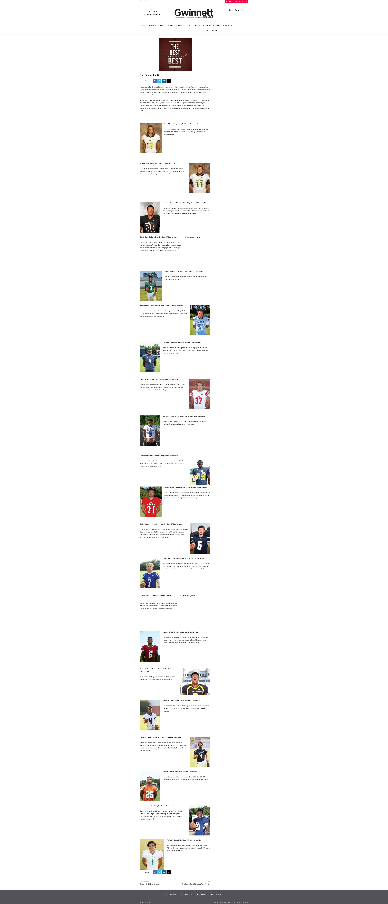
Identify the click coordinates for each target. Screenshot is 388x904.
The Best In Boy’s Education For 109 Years (196, 884)
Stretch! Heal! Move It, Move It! (150, 884)
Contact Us (245, 902)
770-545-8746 (214, 902)
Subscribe (152, 11)
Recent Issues (236, 902)
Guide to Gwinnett (225, 902)
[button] (166, 1)
